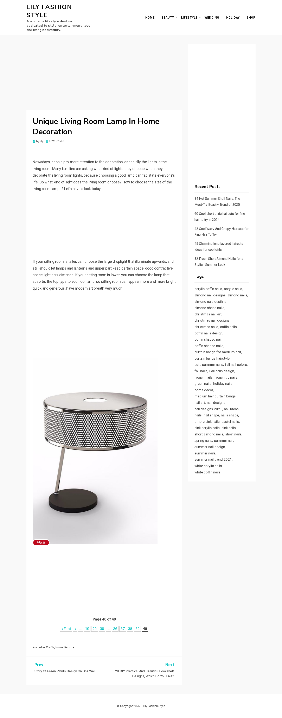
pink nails (229, 428)
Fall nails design (221, 371)
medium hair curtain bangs (215, 396)
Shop (251, 17)
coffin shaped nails (208, 346)
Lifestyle (189, 17)
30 (102, 628)
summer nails (205, 453)
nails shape (229, 415)
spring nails (203, 441)
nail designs (216, 403)
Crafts (50, 647)
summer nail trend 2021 (213, 459)
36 (115, 628)
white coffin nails (207, 472)
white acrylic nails (208, 466)
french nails (203, 377)
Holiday (233, 17)
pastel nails (230, 422)
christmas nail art (208, 314)
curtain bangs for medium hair (217, 352)
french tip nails (225, 377)
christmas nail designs (212, 320)
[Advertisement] (104, 75)
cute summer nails (208, 365)
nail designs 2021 (208, 409)
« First (66, 628)
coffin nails (228, 327)
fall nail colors (236, 365)
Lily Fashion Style (49, 11)
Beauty (168, 17)
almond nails (237, 295)
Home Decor (64, 647)
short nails (233, 434)
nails (198, 415)
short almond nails (208, 434)
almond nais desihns (210, 302)
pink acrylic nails (207, 428)
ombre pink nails (207, 422)
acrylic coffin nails (208, 289)
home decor (203, 390)
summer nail (223, 441)
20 (94, 628)
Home (150, 17)
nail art (199, 403)
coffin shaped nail (208, 339)
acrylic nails (233, 289)
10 (87, 628)
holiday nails (222, 384)
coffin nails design (208, 333)
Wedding (212, 17)
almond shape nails (209, 308)
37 (123, 628)
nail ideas (231, 409)
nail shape (211, 415)
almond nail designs (210, 295)
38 (130, 628)
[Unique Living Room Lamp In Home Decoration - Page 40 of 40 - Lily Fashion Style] (41, 542)
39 (137, 628)
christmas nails (206, 327)
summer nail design (209, 447)
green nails (202, 384)
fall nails (200, 371)
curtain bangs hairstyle (212, 358)
